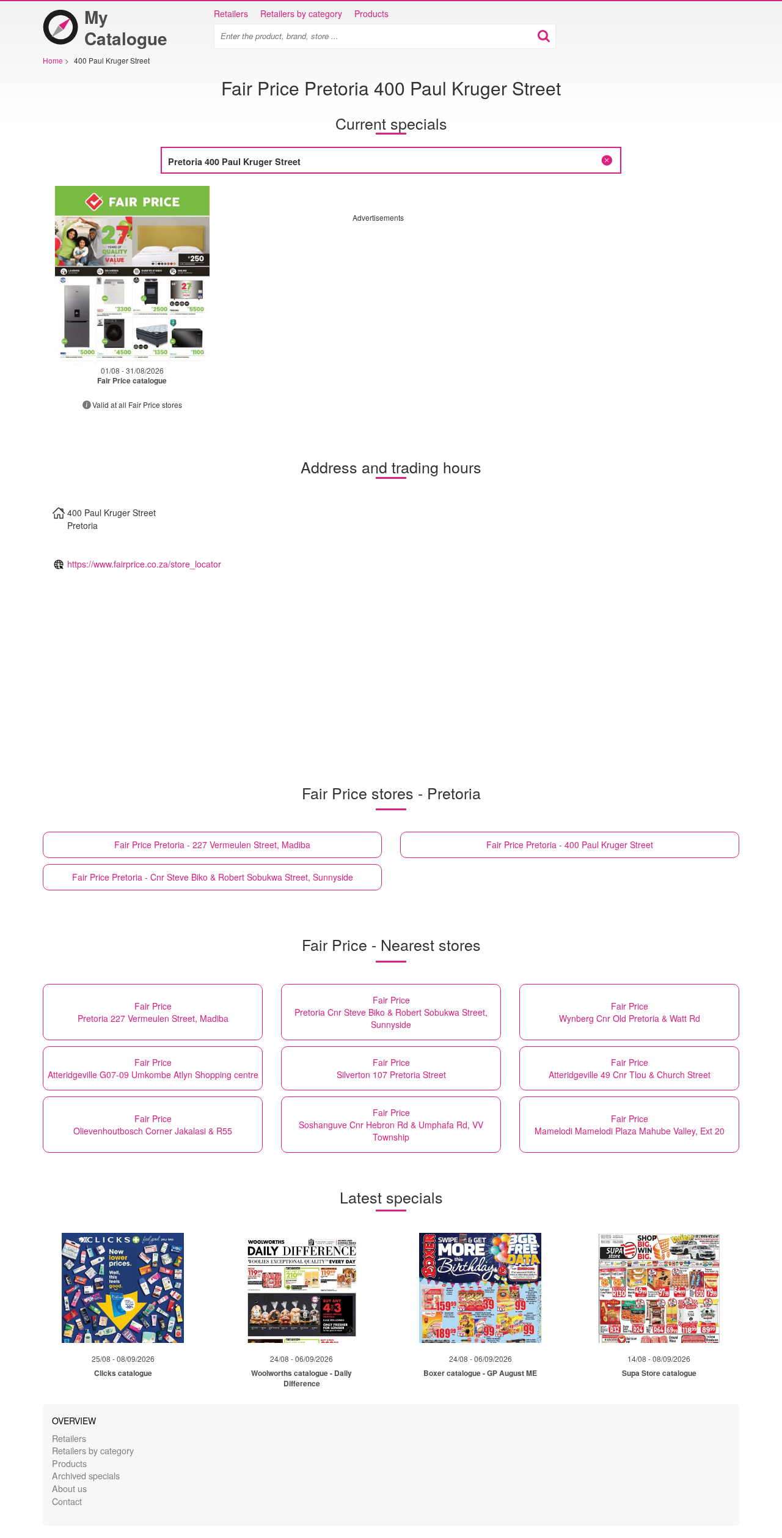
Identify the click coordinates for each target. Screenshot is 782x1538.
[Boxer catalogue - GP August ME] (480, 1288)
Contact (67, 1501)
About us (69, 1488)
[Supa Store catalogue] (659, 1288)
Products (371, 13)
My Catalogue (125, 27)
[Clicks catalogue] (123, 1288)
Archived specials (86, 1475)
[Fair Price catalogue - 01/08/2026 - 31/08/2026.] (132, 275)
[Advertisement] (455, 308)
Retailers (231, 13)
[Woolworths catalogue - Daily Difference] (302, 1288)
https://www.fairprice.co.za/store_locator (144, 564)
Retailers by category (301, 13)
